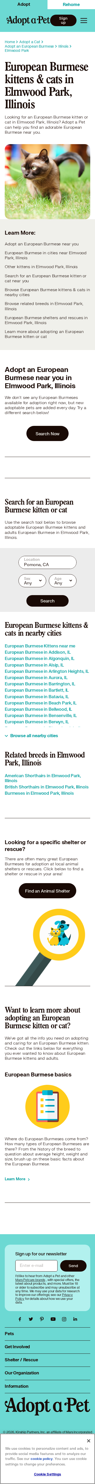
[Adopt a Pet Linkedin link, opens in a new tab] (75, 1319)
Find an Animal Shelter (47, 890)
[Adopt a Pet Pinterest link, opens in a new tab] (43, 1319)
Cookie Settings (47, 1474)
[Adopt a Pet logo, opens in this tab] (47, 1411)
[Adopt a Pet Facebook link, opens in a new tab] (21, 1319)
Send (73, 1265)
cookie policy (42, 1459)
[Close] (88, 1441)
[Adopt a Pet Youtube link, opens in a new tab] (54, 1319)
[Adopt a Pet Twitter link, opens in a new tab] (32, 1319)
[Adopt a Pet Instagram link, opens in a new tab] (65, 1319)
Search (47, 600)
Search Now (48, 433)
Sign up (63, 20)
